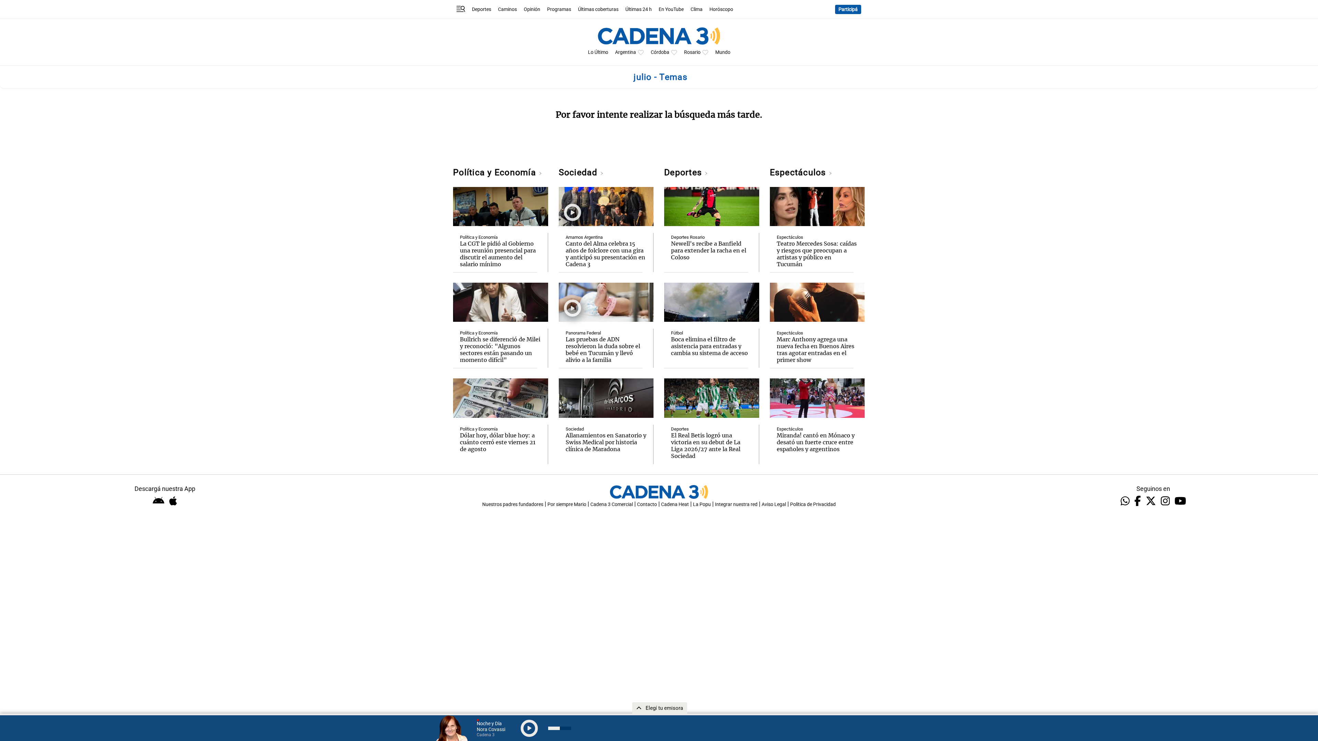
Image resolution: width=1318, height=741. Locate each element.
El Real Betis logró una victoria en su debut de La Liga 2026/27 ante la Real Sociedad (705, 445)
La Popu (702, 504)
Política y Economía (496, 172)
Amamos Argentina (584, 237)
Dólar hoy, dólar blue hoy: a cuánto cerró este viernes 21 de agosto (497, 442)
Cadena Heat (675, 504)
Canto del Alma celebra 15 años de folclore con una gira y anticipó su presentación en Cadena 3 (605, 254)
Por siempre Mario (566, 504)
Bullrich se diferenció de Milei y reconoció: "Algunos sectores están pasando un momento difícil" (500, 349)
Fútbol (677, 333)
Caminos (507, 9)
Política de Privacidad (813, 504)
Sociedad (579, 172)
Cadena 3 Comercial (611, 504)
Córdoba (660, 52)
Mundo (722, 52)
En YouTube (671, 9)
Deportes (481, 9)
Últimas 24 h (638, 9)
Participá (848, 9)
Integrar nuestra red (736, 504)
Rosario (692, 52)
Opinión (532, 9)
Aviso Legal (774, 504)
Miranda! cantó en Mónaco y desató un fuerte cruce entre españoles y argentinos (816, 442)
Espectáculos (799, 172)
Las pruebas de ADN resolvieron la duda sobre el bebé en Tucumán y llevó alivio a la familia (603, 349)
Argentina (625, 52)
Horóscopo (721, 9)
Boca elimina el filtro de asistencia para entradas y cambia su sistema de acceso (709, 346)
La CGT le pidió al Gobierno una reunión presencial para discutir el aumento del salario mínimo (498, 254)
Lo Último (598, 52)
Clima (697, 9)
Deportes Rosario (688, 237)
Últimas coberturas (598, 9)
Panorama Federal (583, 333)
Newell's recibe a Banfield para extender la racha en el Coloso (708, 250)
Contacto (647, 504)
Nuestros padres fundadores (512, 504)
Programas (559, 9)
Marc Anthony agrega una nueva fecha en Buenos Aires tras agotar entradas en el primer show (815, 349)
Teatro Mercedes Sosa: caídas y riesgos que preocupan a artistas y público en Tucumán (817, 254)
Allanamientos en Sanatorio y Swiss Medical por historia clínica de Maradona (606, 442)
